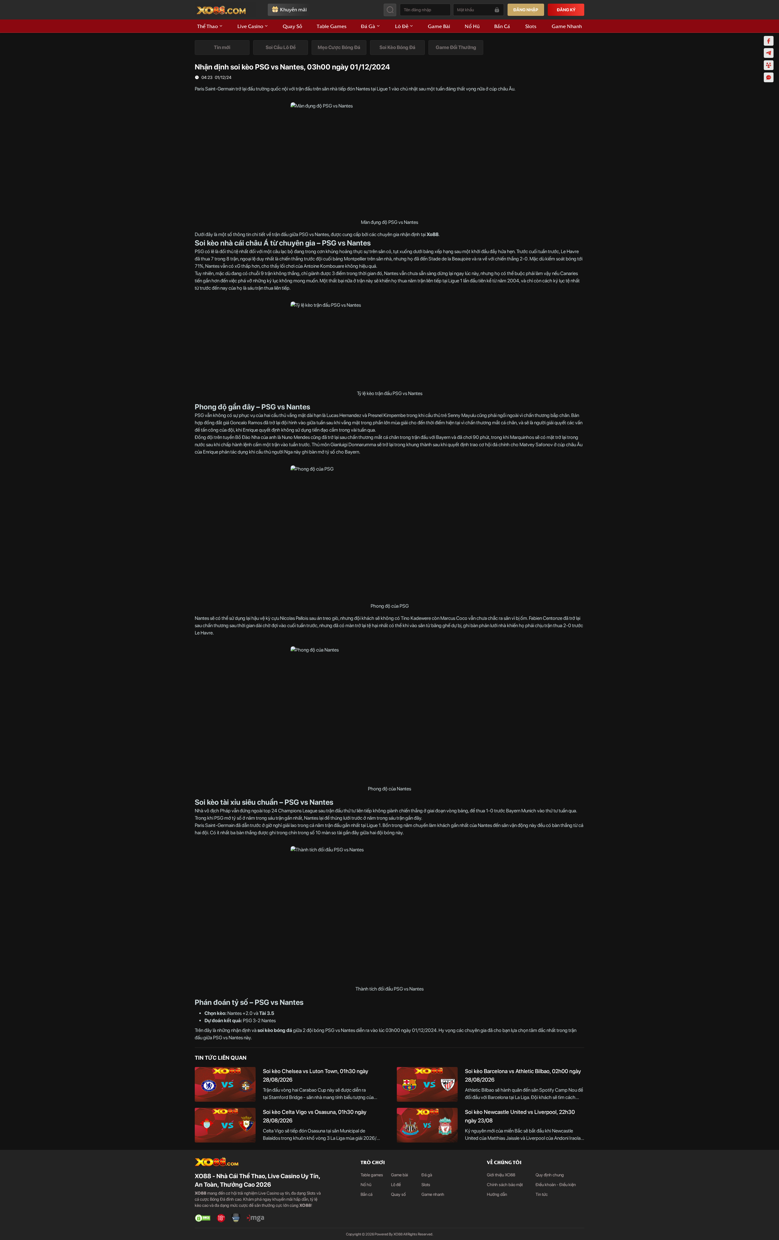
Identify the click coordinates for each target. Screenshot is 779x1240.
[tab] (222, 47)
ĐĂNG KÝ (566, 9)
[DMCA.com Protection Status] (203, 1218)
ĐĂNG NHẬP (525, 9)
